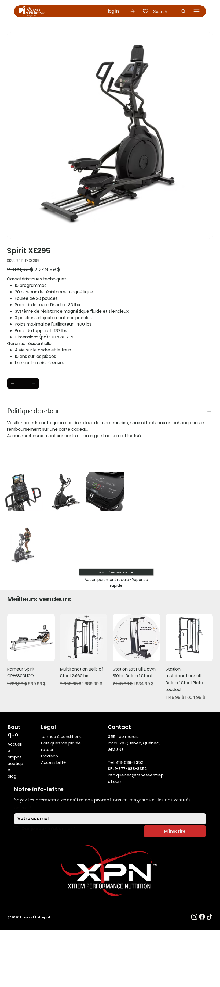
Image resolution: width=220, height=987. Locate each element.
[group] (110, 657)
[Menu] (196, 11)
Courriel (22, 808)
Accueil (15, 744)
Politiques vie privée (61, 743)
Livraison (49, 756)
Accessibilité (53, 762)
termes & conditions (61, 736)
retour (47, 749)
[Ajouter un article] (33, 383)
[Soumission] (132, 11)
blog (12, 776)
